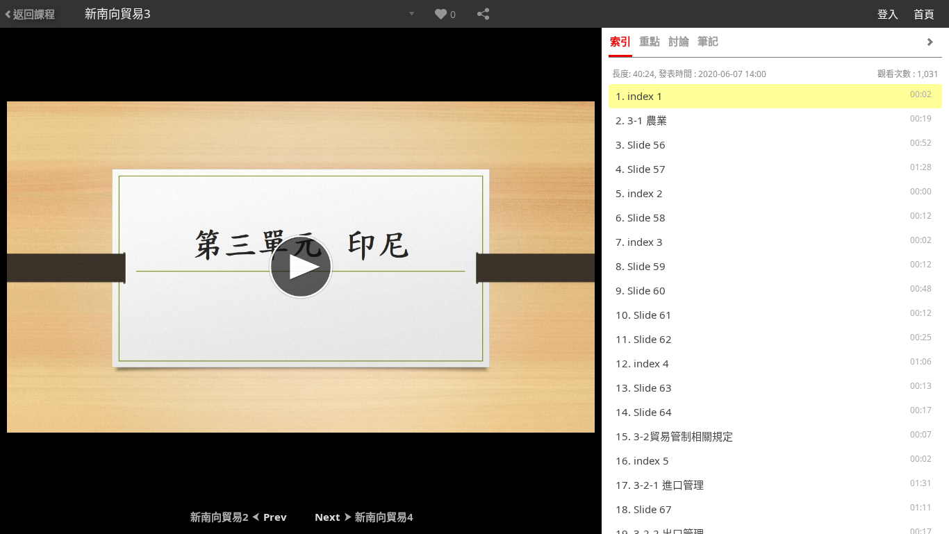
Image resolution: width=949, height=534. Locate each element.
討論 (678, 41)
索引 (620, 41)
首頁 (924, 14)
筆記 (708, 41)
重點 (649, 41)
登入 (887, 14)
